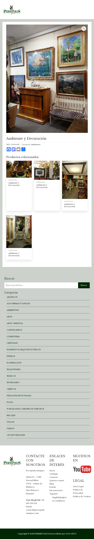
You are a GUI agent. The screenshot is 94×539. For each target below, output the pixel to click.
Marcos (11, 376)
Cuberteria (13, 336)
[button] (84, 28)
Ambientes (35, 144)
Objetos (11, 389)
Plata (10, 402)
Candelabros (14, 330)
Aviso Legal (78, 486)
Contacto (53, 477)
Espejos (11, 356)
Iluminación (14, 363)
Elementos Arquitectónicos (24, 350)
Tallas (10, 422)
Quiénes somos (56, 480)
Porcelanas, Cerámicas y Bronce (25, 409)
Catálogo (53, 474)
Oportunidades (16, 435)
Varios (10, 428)
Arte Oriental (15, 323)
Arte (9, 317)
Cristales (12, 343)
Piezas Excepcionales (19, 396)
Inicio (52, 471)
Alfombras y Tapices (18, 303)
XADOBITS (71, 534)
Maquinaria (14, 369)
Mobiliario (13, 382)
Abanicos (12, 297)
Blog (51, 484)
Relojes (11, 415)
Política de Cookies (82, 496)
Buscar (84, 285)
